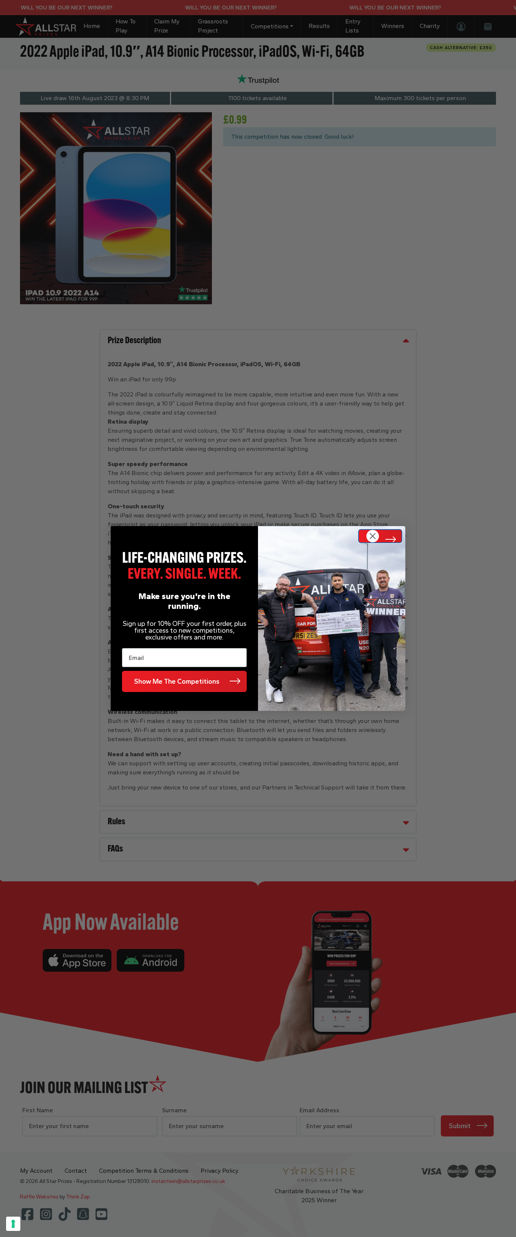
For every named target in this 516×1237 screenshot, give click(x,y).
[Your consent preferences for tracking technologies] (13, 1224)
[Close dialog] (380, 536)
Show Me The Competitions (176, 681)
